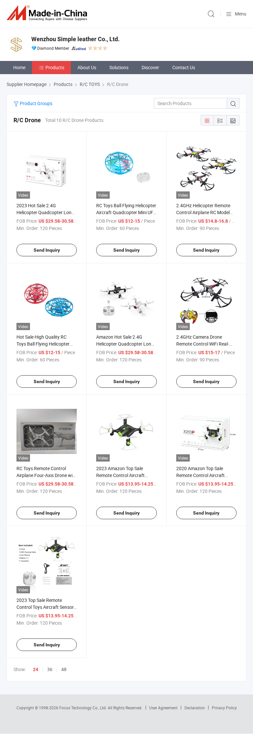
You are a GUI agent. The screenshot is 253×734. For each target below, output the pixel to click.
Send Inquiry (47, 250)
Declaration (194, 707)
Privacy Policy (224, 707)
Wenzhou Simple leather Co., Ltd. (75, 39)
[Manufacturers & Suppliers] (48, 13)
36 (49, 669)
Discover (150, 67)
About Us (86, 67)
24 (35, 669)
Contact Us (183, 67)
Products (54, 67)
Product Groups (35, 103)
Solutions (118, 67)
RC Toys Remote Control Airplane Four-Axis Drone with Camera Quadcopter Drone (46, 475)
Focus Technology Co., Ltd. (83, 707)
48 (64, 669)
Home (19, 67)
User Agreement (163, 707)
